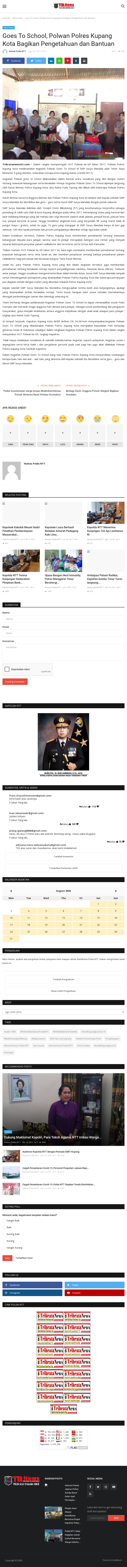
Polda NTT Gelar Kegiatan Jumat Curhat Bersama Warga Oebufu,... (73, 1536)
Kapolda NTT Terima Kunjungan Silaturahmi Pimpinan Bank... (16, 579)
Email (5, 626)
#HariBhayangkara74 (105, 1045)
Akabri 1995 (10, 1031)
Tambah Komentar (63, 856)
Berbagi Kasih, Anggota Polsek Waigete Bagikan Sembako (92, 392)
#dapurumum (38, 1038)
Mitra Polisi (17, 18)
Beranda (6, 18)
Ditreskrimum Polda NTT (61, 1045)
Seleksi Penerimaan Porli (88, 1038)
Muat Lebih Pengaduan (63, 990)
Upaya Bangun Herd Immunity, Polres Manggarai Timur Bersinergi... (63, 579)
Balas (85, 806)
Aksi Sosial (38, 1045)
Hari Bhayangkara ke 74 (94, 1031)
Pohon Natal (83, 1045)
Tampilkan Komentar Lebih (63, 868)
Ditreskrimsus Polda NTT (16, 1045)
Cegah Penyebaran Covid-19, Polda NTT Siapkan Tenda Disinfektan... (58, 1184)
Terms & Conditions (112, 1560)
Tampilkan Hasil (24, 1257)
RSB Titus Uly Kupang (60, 1038)
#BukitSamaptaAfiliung (15, 1038)
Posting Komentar (15, 681)
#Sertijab (8, 1052)
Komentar (11, 604)
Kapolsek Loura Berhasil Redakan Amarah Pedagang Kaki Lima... (61, 531)
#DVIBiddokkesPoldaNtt (65, 1031)
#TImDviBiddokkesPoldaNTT (34, 1031)
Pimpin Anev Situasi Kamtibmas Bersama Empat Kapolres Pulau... (73, 1515)
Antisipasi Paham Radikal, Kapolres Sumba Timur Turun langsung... (104, 579)
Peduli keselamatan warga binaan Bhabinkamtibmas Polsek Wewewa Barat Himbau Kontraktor (32, 392)
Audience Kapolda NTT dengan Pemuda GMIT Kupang (50, 1151)
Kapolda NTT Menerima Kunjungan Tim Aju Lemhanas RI (105, 531)
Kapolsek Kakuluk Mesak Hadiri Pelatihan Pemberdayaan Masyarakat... (21, 531)
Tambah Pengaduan (63, 979)
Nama (6, 612)
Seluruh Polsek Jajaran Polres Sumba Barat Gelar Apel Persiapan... (72, 1492)
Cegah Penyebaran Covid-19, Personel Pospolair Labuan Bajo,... (56, 1168)
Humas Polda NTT (17, 51)
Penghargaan (112, 1038)
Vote (7, 1258)
